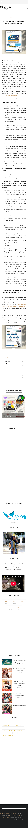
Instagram (18, 609)
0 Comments (22, 357)
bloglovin (6, 603)
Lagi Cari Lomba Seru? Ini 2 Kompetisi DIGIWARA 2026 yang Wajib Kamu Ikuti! (19, 662)
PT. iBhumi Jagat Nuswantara (8, 813)
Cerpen (21, 725)
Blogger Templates (15, 815)
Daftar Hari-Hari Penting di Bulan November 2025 (19, 694)
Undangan (14, 17)
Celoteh (16, 725)
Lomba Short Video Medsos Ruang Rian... (12, 415)
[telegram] (5, 357)
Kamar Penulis (11, 730)
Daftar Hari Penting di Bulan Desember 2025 (19, 669)
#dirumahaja (6, 722)
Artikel (21, 722)
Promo (14, 733)
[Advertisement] (14, 486)
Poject (9, 733)
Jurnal (4, 730)
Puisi (19, 733)
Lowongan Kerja (20, 730)
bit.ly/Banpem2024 (12, 95)
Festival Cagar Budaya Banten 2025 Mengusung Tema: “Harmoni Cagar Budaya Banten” (19, 683)
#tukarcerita (14, 722)
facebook (10, 609)
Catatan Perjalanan (7, 725)
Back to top (18, 819)
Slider (4, 735)
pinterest (14, 603)
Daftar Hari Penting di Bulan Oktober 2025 (19, 706)
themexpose (5, 817)
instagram (22, 603)
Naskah (4, 733)
